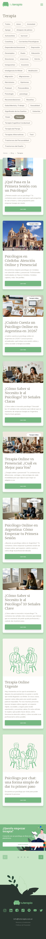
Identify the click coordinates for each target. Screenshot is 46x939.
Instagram (5, 910)
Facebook (17, 910)
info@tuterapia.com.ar (23, 919)
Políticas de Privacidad (23, 925)
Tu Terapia (12, 4)
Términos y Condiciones (23, 922)
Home (5, 153)
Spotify (29, 910)
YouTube (35, 910)
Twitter (41, 910)
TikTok (23, 910)
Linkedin (11, 910)
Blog (12, 153)
